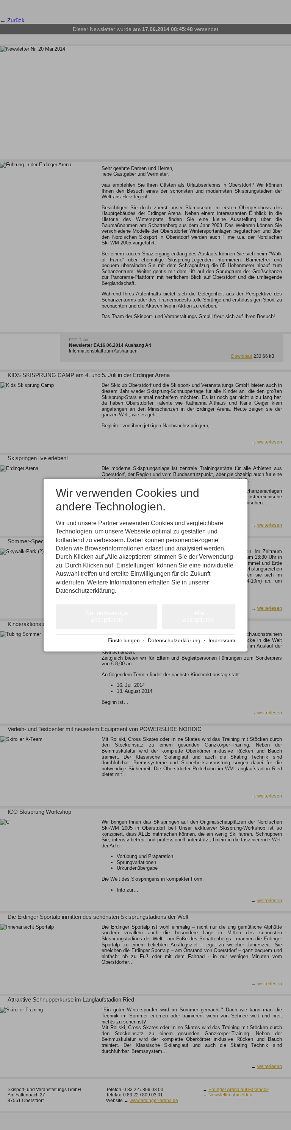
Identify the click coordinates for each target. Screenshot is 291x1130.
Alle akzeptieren (198, 616)
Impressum (221, 641)
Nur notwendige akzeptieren (106, 616)
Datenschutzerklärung (174, 641)
